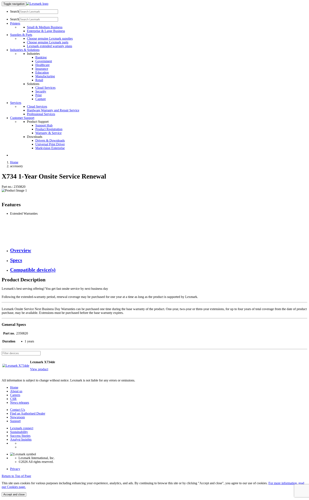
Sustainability (19, 432)
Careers (15, 395)
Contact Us (17, 409)
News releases (19, 402)
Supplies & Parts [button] (21, 35)
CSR (13, 399)
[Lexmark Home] (37, 3)
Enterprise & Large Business (46, 31)
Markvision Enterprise (50, 148)
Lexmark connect (21, 428)
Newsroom (17, 417)
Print (38, 95)
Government (43, 61)
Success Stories (20, 435)
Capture (40, 99)
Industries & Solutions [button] (25, 50)
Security (40, 91)
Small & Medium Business (44, 27)
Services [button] (15, 102)
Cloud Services (45, 87)
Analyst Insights (21, 439)
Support (15, 421)
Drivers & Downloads (50, 140)
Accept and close (14, 494)
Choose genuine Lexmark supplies (50, 38)
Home (14, 162)
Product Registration (48, 129)
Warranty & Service (48, 133)
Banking (41, 57)
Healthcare (42, 65)
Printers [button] (15, 23)
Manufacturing (45, 76)
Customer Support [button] (22, 118)
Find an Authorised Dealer (27, 413)
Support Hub (44, 125)
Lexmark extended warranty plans (49, 46)
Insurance (41, 68)
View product (39, 369)
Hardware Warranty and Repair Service (53, 110)
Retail (39, 80)
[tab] (158, 250)
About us (16, 391)
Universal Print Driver (50, 144)
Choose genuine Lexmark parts (47, 42)
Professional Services (41, 114)
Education (42, 72)
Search (14, 11)
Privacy (15, 469)
